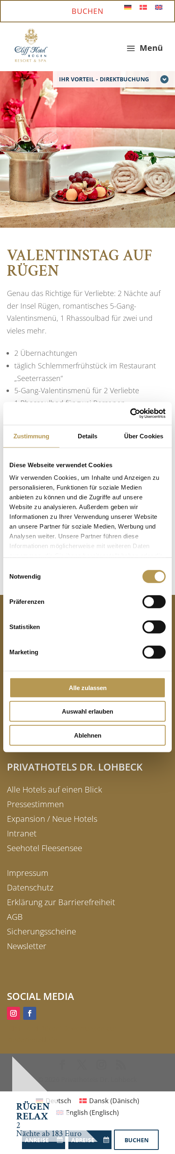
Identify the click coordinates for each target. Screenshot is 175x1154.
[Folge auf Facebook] (29, 1013)
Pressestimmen (35, 804)
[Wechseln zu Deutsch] (128, 6)
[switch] (154, 601)
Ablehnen (87, 735)
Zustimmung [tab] (31, 435)
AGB (15, 916)
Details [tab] (88, 435)
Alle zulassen (88, 687)
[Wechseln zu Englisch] (158, 6)
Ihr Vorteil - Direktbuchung (104, 79)
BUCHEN (88, 11)
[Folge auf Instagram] (13, 1013)
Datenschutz (30, 887)
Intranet (22, 833)
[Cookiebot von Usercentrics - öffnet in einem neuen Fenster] (130, 413)
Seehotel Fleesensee (44, 848)
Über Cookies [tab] (143, 435)
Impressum (27, 872)
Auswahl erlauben (87, 711)
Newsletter (26, 946)
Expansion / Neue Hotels (52, 818)
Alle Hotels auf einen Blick (54, 789)
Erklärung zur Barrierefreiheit (61, 902)
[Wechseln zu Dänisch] (143, 6)
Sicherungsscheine (41, 931)
